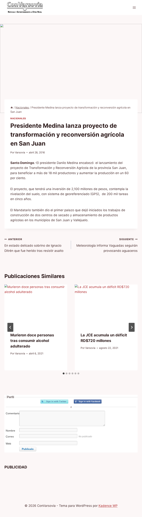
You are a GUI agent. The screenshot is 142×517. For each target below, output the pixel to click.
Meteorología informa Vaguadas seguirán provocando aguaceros (107, 245)
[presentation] (35, 305)
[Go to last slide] (10, 327)
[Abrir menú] (134, 7)
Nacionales (18, 118)
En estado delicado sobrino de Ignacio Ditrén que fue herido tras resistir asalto (33, 245)
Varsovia (20, 152)
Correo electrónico (12, 438)
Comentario (12, 413)
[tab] (64, 373)
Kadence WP (108, 506)
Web (8, 443)
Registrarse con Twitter (54, 401)
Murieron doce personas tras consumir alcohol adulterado (32, 340)
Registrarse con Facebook (88, 401)
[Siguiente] (132, 327)
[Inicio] (11, 107)
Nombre (10, 430)
